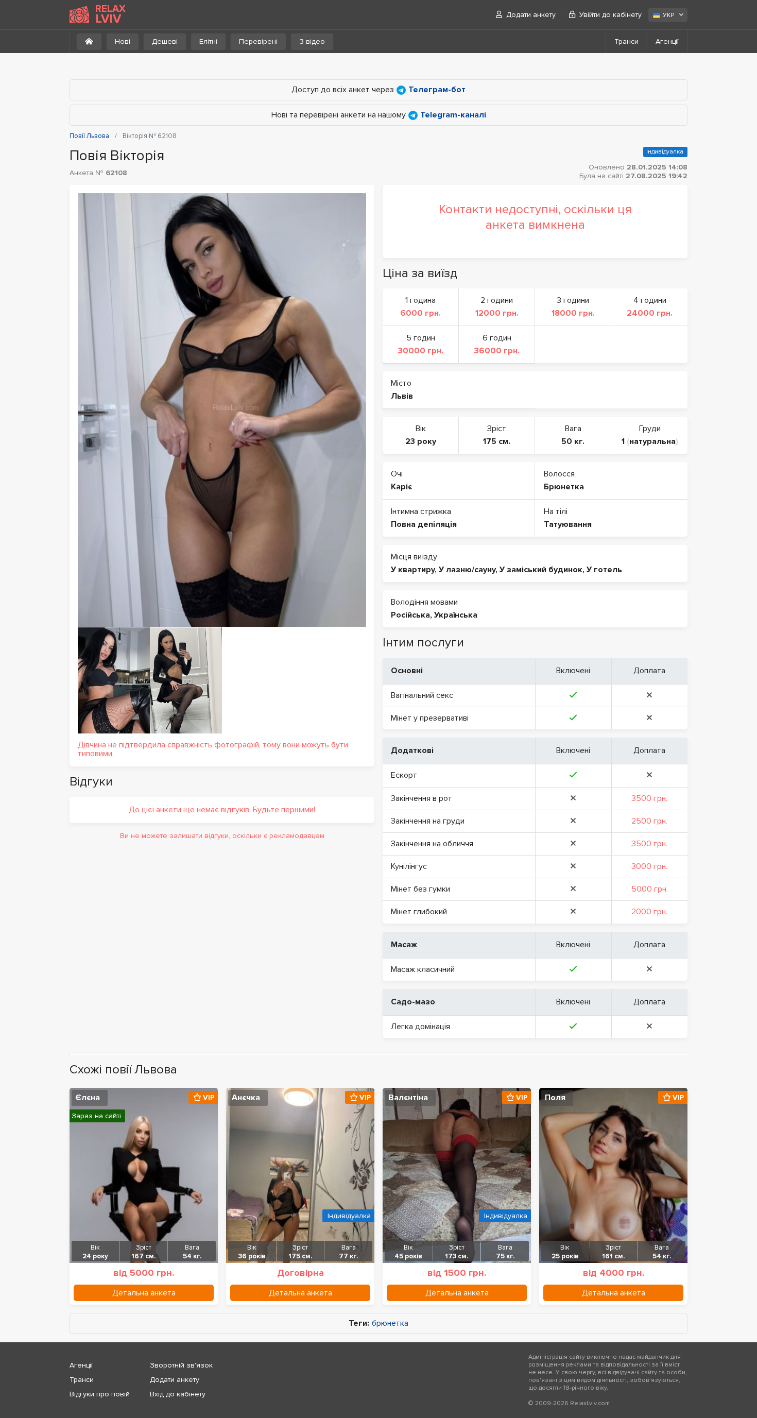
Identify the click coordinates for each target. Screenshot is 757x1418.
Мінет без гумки (420, 889)
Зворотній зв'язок (181, 1365)
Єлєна (87, 1097)
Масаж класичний (423, 969)
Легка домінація (420, 1026)
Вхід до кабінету (177, 1394)
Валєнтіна (408, 1097)
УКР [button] (668, 15)
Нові (122, 41)
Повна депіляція (424, 524)
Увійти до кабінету (610, 14)
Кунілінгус (409, 866)
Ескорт (404, 775)
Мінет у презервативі (430, 718)
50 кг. (572, 441)
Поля (555, 1097)
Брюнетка (564, 487)
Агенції (667, 41)
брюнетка (390, 1323)
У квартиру (413, 570)
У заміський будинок (541, 570)
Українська (455, 615)
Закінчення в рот (421, 798)
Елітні (208, 41)
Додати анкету (531, 14)
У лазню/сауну (467, 570)
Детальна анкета (144, 1293)
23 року (420, 441)
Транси (626, 41)
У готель (604, 570)
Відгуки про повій (100, 1394)
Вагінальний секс (422, 695)
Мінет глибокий (419, 912)
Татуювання (568, 524)
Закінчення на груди (427, 821)
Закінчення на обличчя (432, 844)
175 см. (496, 441)
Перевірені (258, 41)
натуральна (652, 441)
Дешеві (165, 41)
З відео (312, 41)
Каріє (401, 487)
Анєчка (246, 1097)
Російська (410, 615)
